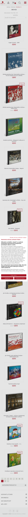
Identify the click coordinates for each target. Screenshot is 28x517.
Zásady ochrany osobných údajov (18, 237)
